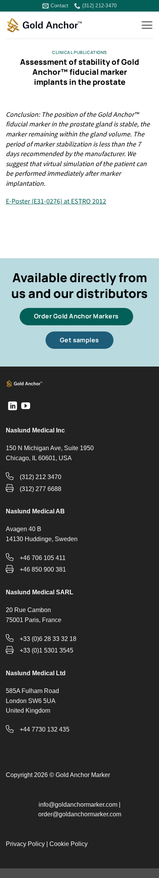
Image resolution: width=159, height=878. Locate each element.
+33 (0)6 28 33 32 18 (48, 639)
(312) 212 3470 (40, 477)
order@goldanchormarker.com (79, 814)
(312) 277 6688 (40, 489)
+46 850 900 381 (43, 569)
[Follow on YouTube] (25, 407)
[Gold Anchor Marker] (44, 25)
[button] (146, 25)
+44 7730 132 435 (44, 729)
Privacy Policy (25, 844)
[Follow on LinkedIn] (12, 407)
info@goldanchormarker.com (78, 804)
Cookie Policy (68, 844)
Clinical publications (79, 52)
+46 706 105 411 (43, 558)
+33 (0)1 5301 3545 (46, 650)
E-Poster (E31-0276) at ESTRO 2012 (56, 200)
